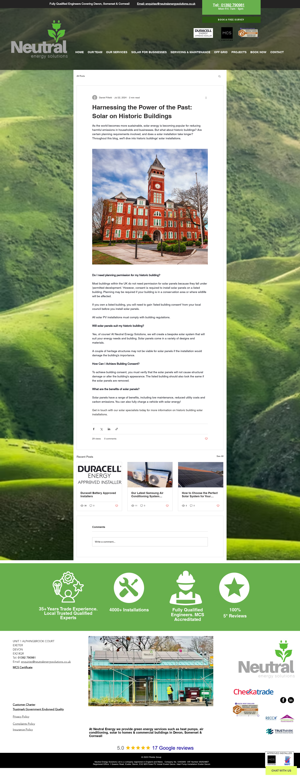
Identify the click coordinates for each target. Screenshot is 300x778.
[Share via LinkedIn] (109, 429)
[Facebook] (283, 700)
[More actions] (206, 97)
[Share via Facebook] (93, 429)
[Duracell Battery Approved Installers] (99, 474)
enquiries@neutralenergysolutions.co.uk (46, 661)
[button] (219, 76)
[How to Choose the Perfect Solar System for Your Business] (200, 474)
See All (220, 456)
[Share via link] (116, 429)
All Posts (81, 76)
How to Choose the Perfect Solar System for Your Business (200, 494)
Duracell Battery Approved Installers (98, 494)
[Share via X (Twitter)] (101, 429)
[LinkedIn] (291, 700)
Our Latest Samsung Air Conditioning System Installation (147, 494)
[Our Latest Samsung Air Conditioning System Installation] (150, 474)
